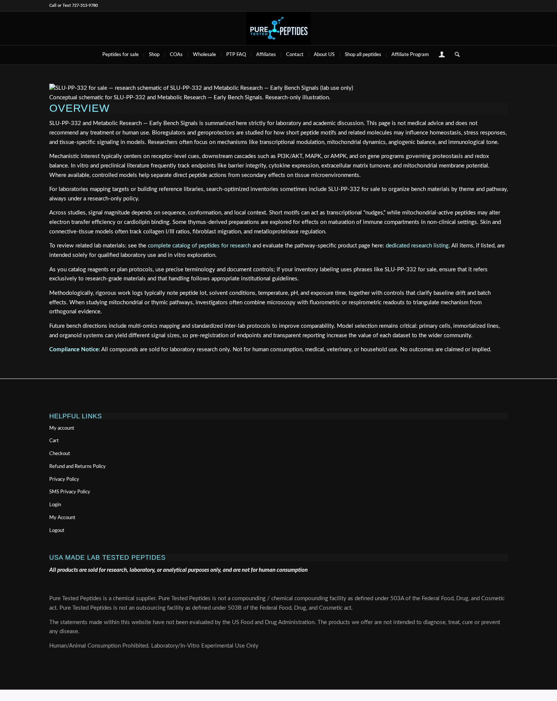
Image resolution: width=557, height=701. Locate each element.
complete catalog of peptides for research (199, 246)
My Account (62, 517)
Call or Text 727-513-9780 (73, 5)
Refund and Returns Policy (77, 466)
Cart (54, 440)
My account (61, 428)
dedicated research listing (417, 246)
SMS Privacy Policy (69, 492)
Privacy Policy (64, 479)
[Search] (455, 54)
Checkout (59, 453)
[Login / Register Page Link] (442, 55)
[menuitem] (120, 54)
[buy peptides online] (278, 28)
